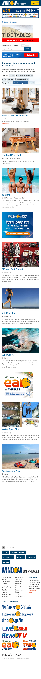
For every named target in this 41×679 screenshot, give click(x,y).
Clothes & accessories (24, 75)
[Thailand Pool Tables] (20, 140)
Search (27, 49)
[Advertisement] (20, 513)
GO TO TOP (9, 548)
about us (20, 557)
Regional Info (19, 577)
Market (10, 79)
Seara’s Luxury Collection (15, 115)
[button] (20, 55)
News (17, 592)
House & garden (7, 588)
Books (12, 75)
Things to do (6, 581)
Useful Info (18, 581)
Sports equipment (20, 83)
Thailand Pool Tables (12, 155)
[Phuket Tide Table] (20, 31)
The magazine (8, 557)
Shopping (13, 22)
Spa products (7, 83)
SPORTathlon (9, 313)
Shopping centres (21, 79)
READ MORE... (6, 123)
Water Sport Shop (11, 429)
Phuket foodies (34, 580)
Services (18, 584)
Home (5, 22)
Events (17, 588)
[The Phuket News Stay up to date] (20, 225)
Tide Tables (19, 579)
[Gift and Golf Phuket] (20, 254)
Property (4, 592)
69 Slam (6, 194)
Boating (4, 584)
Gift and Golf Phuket (12, 269)
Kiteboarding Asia (11, 471)
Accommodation (7, 577)
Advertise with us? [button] (20, 40)
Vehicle (31, 83)
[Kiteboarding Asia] (20, 456)
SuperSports (8, 354)
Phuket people (20, 586)
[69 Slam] (20, 180)
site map (6, 562)
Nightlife (4, 590)
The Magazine (20, 596)
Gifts (4, 79)
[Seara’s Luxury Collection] (20, 101)
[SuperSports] (20, 340)
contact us (31, 557)
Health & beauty (7, 594)
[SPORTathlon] (20, 298)
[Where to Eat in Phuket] (20, 385)
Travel (17, 594)
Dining (4, 579)
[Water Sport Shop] (20, 414)
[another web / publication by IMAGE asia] (11, 654)
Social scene (19, 590)
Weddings (5, 596)
